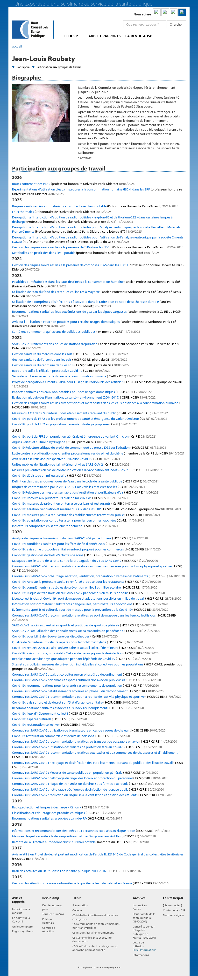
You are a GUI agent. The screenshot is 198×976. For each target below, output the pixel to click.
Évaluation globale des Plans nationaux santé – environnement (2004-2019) (84, 397)
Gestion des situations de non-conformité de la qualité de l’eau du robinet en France (90, 883)
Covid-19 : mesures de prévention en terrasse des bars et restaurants (75, 503)
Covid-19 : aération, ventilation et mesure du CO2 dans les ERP (96, 509)
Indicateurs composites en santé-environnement (65, 526)
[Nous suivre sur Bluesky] (165, 12)
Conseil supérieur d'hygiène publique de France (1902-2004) (144, 932)
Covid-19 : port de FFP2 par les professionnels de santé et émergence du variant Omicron (89, 418)
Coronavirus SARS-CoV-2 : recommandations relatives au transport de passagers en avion (94, 741)
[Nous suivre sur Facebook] (173, 12)
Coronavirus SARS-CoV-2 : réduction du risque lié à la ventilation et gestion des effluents (92, 795)
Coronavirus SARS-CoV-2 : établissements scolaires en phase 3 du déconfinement (87, 691)
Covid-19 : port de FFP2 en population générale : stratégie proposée (74, 424)
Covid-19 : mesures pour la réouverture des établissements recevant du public (86, 515)
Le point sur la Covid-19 (21, 919)
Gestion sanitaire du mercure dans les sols (70, 354)
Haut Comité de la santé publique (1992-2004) (144, 917)
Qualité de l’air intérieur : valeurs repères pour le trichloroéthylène (77, 642)
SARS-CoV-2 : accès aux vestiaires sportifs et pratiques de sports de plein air (84, 625)
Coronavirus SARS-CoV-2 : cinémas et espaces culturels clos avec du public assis (86, 680)
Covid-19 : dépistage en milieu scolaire (57, 475)
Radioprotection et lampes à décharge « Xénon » (60, 807)
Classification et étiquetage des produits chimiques (66, 813)
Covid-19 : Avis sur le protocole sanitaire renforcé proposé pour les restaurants (86, 581)
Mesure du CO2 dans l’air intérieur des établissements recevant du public (90, 413)
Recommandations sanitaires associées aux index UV (67, 818)
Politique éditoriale (48, 920)
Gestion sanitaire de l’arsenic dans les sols (69, 359)
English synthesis (23, 931)
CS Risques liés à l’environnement (93, 932)
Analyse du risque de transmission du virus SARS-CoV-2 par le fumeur (80, 538)
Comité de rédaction (48, 929)
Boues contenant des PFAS (73, 184)
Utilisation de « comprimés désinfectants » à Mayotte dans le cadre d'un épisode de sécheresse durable (91, 303)
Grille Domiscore (22, 926)
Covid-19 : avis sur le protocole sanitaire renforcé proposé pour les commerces (86, 549)
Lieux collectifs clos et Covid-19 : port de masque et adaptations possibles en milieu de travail (96, 598)
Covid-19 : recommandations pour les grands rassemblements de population (85, 685)
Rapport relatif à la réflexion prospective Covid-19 (61, 370)
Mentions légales (173, 915)
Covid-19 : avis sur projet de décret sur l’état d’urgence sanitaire (75, 702)
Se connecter (172, 905)
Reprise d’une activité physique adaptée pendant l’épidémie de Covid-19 (81, 659)
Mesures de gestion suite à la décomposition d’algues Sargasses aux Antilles (84, 836)
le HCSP (71, 36)
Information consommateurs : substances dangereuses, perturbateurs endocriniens (90, 604)
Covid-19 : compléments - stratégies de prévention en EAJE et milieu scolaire (84, 587)
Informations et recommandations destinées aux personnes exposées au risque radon (91, 830)
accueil (17, 46)
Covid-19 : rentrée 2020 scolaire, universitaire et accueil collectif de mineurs (83, 647)
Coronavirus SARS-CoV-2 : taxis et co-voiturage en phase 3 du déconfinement (85, 674)
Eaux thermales (62, 212)
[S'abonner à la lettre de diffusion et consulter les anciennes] (182, 12)
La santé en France (140, 907)
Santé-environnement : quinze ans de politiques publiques (76, 331)
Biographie (22, 67)
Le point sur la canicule (21, 911)
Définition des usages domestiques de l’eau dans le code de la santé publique (85, 481)
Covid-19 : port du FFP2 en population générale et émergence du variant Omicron (84, 436)
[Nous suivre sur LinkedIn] (157, 12)
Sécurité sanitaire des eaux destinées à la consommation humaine (77, 376)
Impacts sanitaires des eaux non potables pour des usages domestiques (82, 392)
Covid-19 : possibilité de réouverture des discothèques (65, 636)
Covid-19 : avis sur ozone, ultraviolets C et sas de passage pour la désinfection (85, 653)
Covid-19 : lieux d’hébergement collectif (58, 713)
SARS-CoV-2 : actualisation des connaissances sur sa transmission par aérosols (86, 631)
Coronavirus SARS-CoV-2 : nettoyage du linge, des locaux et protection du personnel (90, 778)
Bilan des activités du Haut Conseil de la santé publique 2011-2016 (76, 871)
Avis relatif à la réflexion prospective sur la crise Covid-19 (66, 459)
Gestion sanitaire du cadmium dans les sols (70, 365)
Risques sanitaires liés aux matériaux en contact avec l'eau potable (95, 206)
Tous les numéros (53, 914)
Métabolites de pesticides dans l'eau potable (86, 253)
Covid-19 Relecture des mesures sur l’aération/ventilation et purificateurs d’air (86, 492)
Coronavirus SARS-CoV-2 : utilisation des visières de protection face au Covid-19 (87, 747)
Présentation (80, 905)
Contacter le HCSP (174, 910)
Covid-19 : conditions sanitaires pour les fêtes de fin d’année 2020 (76, 544)
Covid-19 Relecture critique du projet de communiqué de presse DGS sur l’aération (89, 447)
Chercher (176, 24)
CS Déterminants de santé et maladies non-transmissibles (96, 925)
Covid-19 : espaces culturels (49, 719)
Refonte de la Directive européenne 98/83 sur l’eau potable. (80, 842)
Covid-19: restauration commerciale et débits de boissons (71, 736)
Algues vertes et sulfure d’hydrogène (62, 442)
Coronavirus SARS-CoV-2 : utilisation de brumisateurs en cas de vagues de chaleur (88, 730)
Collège (77, 910)
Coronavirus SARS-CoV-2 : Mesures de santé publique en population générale (85, 772)
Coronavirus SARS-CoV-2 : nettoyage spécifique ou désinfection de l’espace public (88, 789)
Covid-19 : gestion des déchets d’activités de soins (73, 555)
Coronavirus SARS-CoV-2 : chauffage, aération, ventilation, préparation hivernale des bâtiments (98, 576)
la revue (138, 36)
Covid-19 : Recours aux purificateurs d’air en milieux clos (70, 498)
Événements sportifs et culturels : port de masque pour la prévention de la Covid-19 (90, 609)
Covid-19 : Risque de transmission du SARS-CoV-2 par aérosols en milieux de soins (88, 593)
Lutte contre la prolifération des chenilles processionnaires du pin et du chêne (98, 453)
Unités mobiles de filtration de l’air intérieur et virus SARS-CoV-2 (71, 464)
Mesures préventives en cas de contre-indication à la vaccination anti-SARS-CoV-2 (88, 470)
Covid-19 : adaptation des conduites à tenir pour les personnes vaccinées (78, 520)
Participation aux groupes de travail (58, 67)
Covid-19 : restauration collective (53, 724)
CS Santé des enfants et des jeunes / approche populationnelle (94, 947)
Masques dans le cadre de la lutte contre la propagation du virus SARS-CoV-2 (85, 560)
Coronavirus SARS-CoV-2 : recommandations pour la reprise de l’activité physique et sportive (96, 696)
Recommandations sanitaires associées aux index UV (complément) (78, 708)
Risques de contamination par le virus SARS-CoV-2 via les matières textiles (78, 487)
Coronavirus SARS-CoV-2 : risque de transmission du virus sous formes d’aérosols (88, 783)
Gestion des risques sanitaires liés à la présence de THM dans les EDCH (97, 247)
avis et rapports (104, 36)
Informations (141, 955)
